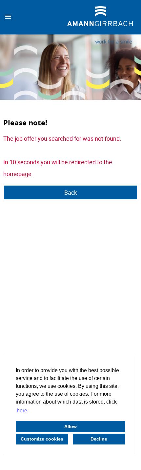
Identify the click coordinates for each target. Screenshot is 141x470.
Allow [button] (70, 426)
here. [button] (23, 410)
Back (70, 192)
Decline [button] (99, 439)
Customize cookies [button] (42, 439)
